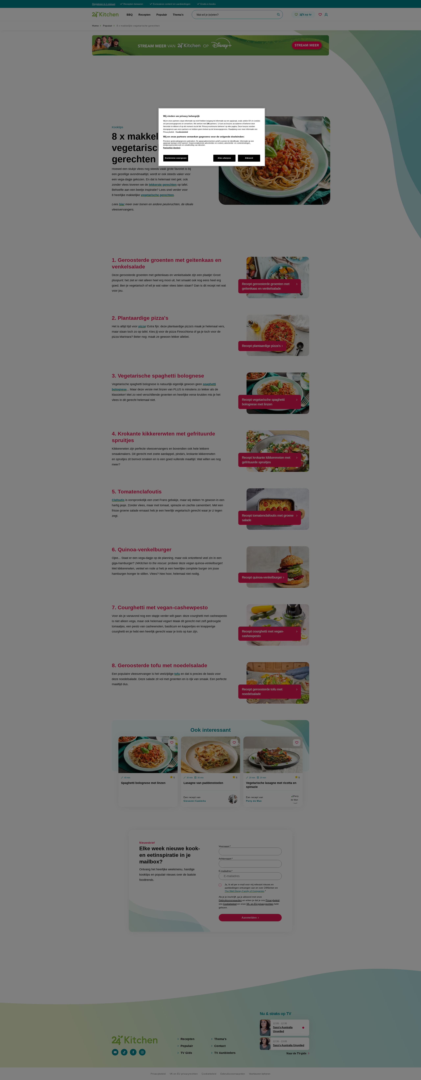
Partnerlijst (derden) (171, 148)
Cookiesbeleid (182, 132)
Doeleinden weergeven (175, 158)
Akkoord (249, 158)
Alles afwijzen (224, 158)
